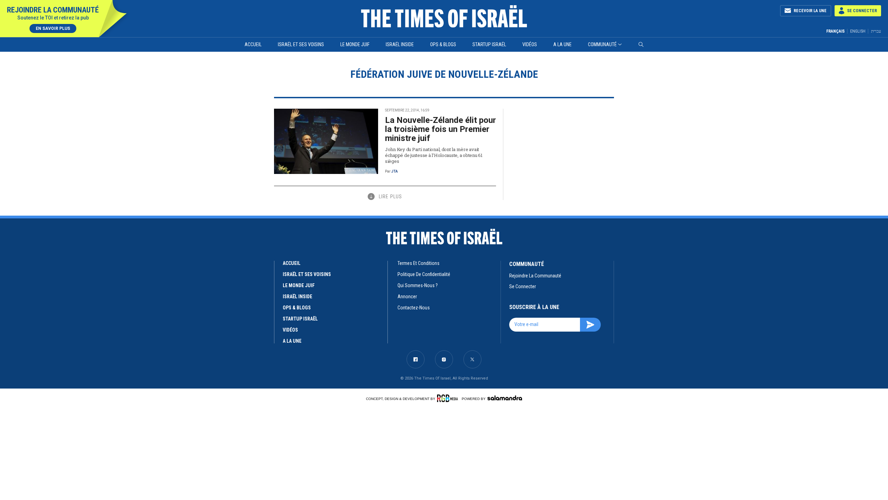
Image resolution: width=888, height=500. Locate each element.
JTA (394, 171)
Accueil (253, 44)
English (857, 31)
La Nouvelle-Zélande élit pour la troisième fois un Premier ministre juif (440, 129)
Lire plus (390, 196)
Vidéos (529, 44)
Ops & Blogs (443, 44)
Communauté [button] (602, 44)
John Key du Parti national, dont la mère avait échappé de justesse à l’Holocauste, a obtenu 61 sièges (434, 155)
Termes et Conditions (418, 263)
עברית (876, 31)
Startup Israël (489, 44)
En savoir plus (53, 28)
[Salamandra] (504, 397)
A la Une (562, 44)
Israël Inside (400, 44)
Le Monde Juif (354, 44)
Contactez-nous (414, 307)
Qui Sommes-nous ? (418, 285)
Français (835, 31)
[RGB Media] (448, 398)
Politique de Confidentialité (424, 274)
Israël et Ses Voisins (301, 44)
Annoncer (407, 296)
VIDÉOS (290, 330)
